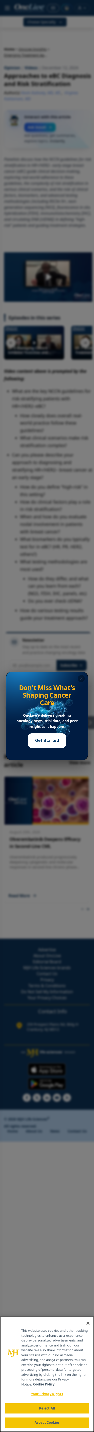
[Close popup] (81, 678)
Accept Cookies (47, 1422)
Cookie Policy (43, 1384)
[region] (47, 1374)
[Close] (87, 1323)
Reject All (47, 1408)
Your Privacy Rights (47, 1394)
